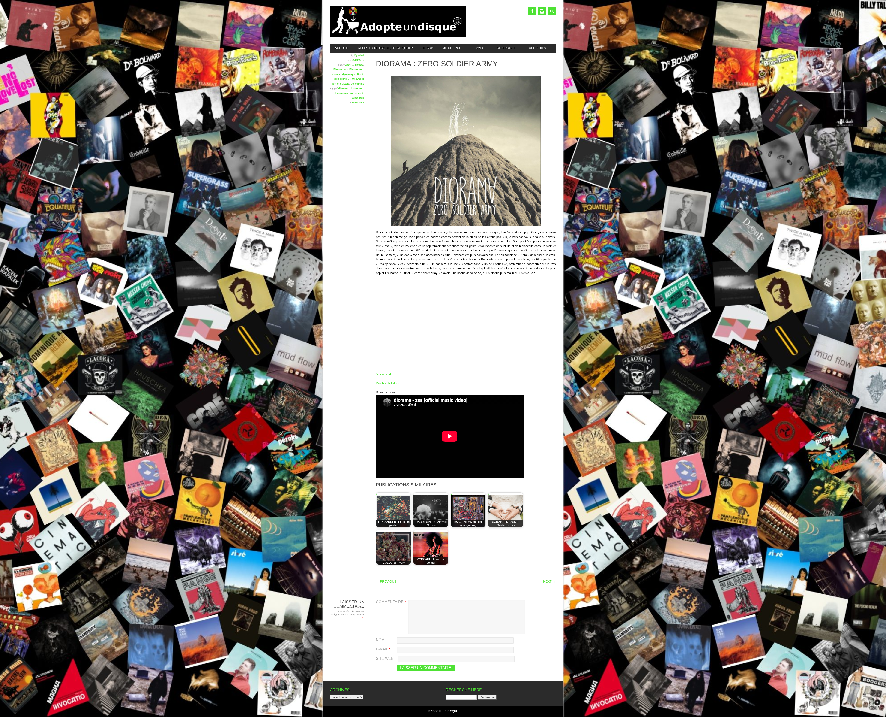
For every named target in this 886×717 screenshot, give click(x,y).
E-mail (383, 649)
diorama (343, 88)
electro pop (356, 88)
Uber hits (537, 48)
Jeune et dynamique (343, 74)
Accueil (342, 48)
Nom (381, 640)
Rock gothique (342, 78)
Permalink (358, 102)
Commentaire (391, 602)
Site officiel (383, 374)
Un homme (357, 83)
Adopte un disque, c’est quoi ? (385, 48)
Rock (360, 74)
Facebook (532, 11)
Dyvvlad (359, 55)
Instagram (542, 11)
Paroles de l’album (388, 383)
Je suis (428, 48)
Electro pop (356, 69)
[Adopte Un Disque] (398, 35)
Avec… (482, 48)
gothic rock (356, 93)
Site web (385, 658)
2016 (348, 64)
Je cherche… (455, 48)
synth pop (358, 97)
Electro (359, 64)
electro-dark (341, 93)
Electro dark (340, 69)
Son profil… (508, 48)
